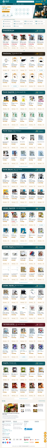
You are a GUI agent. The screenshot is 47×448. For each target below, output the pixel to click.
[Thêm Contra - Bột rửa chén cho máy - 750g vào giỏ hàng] (8, 341)
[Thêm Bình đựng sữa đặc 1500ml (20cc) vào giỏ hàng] (8, 148)
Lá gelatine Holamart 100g (32, 235)
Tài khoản (38, 1)
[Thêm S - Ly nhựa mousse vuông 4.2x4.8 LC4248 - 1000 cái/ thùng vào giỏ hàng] (17, 280)
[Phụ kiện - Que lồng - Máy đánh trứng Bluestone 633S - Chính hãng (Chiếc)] (41, 292)
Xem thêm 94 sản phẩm (23, 243)
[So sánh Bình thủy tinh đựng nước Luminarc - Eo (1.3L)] (17, 138)
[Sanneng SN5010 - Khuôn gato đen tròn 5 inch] (32, 76)
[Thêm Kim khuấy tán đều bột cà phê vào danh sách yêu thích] (17, 152)
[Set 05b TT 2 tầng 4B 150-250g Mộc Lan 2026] (23, 385)
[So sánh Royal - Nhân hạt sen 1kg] (35, 370)
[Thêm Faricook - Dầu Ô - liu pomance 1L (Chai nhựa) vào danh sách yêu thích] (9, 229)
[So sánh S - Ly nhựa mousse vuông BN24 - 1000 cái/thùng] (43, 270)
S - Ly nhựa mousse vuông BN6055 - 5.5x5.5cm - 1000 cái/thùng (32, 274)
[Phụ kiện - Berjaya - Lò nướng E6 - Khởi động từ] (15, 308)
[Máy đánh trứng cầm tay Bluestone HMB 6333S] (32, 37)
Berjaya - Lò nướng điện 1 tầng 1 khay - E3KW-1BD (14, 42)
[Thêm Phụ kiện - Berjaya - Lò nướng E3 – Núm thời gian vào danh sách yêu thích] (43, 306)
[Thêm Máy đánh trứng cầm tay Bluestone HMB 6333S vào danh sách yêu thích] (35, 36)
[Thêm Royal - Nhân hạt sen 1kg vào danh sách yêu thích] (35, 368)
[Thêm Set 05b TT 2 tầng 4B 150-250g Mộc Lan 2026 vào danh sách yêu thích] (26, 384)
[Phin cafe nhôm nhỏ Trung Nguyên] (41, 153)
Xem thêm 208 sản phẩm (23, 127)
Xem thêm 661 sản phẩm (23, 282)
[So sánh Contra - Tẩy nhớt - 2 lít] (43, 331)
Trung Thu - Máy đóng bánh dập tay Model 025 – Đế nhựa (6, 297)
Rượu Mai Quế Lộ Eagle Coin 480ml (23, 235)
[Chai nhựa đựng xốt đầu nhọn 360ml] (6, 153)
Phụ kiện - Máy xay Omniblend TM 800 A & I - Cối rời (32, 181)
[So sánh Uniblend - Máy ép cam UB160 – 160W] (26, 177)
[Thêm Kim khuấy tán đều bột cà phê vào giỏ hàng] (17, 163)
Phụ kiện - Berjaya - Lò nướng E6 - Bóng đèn (32, 313)
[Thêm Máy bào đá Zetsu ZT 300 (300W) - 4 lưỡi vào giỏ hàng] (8, 186)
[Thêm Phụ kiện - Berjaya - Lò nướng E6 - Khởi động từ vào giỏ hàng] (17, 318)
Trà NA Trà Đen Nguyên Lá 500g (40, 119)
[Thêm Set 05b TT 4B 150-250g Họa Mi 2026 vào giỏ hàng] (43, 396)
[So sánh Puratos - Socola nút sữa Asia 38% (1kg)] (35, 215)
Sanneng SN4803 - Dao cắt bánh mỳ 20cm (41, 81)
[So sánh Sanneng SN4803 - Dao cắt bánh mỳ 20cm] (43, 76)
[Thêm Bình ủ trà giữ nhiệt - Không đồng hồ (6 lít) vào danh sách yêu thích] (35, 190)
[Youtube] (7, 442)
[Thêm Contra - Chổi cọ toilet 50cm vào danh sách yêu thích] (35, 329)
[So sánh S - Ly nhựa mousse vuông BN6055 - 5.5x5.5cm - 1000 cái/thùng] (35, 270)
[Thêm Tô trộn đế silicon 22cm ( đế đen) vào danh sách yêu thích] (9, 252)
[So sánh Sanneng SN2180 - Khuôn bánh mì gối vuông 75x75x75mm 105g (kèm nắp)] (35, 61)
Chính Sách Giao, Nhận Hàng (17, 428)
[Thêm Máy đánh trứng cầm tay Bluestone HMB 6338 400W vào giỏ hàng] (17, 302)
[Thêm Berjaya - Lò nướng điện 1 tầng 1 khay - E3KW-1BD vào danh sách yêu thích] (18, 36)
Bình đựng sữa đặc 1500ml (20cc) (6, 142)
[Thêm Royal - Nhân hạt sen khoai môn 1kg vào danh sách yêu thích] (17, 368)
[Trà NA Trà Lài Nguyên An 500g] (15, 114)
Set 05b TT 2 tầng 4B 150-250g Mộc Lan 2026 (23, 390)
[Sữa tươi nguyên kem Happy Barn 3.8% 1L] (41, 99)
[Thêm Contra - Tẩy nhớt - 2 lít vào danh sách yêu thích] (43, 329)
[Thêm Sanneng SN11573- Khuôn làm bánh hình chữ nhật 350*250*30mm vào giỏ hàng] (17, 70)
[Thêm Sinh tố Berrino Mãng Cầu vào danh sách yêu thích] (35, 97)
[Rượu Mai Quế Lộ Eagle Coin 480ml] (23, 231)
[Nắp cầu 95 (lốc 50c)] (41, 137)
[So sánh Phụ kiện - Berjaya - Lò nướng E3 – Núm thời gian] (43, 309)
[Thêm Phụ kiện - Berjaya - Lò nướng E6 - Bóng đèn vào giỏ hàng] (34, 318)
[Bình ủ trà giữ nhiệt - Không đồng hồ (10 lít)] (41, 192)
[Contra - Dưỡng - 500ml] (32, 347)
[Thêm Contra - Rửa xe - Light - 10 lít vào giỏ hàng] (17, 341)
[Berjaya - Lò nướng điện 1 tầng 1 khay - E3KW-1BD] (15, 37)
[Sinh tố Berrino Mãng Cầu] (32, 99)
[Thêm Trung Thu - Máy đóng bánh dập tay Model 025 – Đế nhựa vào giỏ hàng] (8, 302)
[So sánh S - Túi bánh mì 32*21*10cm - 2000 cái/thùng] (43, 254)
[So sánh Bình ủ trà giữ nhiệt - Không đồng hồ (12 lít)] (26, 192)
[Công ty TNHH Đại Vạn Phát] (23, 11)
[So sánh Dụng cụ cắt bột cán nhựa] (35, 254)
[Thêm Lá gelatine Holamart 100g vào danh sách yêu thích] (35, 229)
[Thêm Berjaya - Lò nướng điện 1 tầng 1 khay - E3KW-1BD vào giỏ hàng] (17, 48)
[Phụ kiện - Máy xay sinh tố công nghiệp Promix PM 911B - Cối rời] (15, 192)
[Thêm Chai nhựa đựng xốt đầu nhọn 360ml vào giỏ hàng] (8, 163)
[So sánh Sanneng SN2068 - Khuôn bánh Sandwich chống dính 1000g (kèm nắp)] (26, 61)
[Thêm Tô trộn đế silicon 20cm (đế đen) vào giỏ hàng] (17, 264)
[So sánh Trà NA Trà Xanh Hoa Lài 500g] (26, 115)
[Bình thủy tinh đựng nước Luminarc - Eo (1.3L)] (15, 137)
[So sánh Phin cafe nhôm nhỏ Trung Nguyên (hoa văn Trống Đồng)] (35, 154)
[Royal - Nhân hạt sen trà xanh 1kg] (6, 369)
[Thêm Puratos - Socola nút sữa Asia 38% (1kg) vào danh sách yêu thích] (35, 213)
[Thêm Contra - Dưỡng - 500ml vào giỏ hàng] (34, 357)
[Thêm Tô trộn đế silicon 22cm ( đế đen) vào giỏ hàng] (8, 264)
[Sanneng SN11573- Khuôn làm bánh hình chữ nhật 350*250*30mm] (15, 60)
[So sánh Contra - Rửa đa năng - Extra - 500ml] (26, 331)
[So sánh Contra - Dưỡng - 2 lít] (43, 347)
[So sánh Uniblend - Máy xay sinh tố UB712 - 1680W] (17, 177)
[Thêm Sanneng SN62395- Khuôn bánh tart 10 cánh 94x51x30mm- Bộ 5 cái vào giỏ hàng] (26, 86)
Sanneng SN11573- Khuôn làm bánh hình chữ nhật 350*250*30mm (14, 65)
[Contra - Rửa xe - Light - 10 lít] (15, 331)
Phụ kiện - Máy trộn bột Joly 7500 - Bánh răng (6, 313)
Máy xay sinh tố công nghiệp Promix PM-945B (41, 181)
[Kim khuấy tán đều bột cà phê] (15, 153)
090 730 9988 (6, 430)
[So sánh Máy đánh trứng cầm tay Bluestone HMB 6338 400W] (17, 293)
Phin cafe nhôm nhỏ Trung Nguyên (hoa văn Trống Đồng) (32, 158)
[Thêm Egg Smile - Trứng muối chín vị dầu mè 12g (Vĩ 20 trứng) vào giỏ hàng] (8, 225)
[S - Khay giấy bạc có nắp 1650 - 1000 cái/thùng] (23, 253)
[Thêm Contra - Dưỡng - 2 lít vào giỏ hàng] (43, 357)
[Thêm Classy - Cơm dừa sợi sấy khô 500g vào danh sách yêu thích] (43, 229)
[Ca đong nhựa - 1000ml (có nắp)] (32, 137)
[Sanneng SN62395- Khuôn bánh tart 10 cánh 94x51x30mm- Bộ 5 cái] (23, 76)
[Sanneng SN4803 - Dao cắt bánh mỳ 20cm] (41, 76)
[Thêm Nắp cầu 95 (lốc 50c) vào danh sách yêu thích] (43, 136)
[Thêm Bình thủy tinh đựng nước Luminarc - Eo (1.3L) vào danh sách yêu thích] (17, 136)
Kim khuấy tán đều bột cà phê (14, 158)
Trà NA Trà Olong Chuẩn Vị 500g (5, 119)
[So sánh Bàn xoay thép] (26, 138)
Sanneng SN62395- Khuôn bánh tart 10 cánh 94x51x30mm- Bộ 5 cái (23, 81)
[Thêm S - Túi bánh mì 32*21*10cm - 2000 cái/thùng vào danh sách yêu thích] (43, 252)
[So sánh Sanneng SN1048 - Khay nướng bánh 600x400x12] (9, 76)
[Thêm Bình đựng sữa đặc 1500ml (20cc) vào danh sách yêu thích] (9, 136)
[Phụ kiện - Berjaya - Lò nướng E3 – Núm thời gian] (41, 308)
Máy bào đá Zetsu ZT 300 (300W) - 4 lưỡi (6, 181)
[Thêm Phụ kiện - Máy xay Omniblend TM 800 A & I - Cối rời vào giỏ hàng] (34, 186)
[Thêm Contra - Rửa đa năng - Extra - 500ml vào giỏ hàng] (26, 341)
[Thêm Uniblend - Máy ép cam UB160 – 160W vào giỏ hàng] (26, 186)
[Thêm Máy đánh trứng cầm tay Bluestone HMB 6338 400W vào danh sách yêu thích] (17, 290)
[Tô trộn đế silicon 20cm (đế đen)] (15, 253)
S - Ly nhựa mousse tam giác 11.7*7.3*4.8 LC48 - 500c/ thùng (6, 274)
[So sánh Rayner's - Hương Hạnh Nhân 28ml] (17, 215)
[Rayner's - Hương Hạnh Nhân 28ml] (15, 215)
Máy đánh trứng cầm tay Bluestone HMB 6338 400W (14, 297)
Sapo (34, 446)
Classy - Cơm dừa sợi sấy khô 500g (40, 235)
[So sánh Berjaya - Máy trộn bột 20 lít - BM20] (43, 38)
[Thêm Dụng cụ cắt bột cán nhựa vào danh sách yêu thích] (35, 252)
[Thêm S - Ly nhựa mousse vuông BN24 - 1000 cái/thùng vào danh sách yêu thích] (43, 268)
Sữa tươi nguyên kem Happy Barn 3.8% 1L (40, 103)
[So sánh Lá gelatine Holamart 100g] (35, 231)
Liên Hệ (25, 424)
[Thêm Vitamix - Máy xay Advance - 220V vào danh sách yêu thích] (9, 190)
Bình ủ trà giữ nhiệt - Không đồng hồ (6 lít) (32, 197)
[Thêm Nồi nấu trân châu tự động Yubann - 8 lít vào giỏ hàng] (26, 48)
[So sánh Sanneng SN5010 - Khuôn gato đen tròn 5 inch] (35, 76)
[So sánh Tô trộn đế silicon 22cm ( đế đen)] (9, 254)
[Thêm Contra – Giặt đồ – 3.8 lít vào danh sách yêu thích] (17, 345)
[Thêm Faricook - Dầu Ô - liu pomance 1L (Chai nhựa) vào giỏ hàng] (8, 241)
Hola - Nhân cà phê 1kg (6, 390)
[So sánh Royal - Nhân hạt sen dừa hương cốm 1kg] (26, 370)
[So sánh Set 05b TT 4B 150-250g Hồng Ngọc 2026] (35, 386)
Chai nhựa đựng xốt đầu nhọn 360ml (6, 158)
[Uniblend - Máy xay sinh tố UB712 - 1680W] (15, 176)
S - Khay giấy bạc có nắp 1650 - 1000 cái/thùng (23, 258)
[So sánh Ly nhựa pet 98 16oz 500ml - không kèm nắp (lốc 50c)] (26, 154)
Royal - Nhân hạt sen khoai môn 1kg (14, 374)
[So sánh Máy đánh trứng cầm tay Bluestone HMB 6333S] (35, 38)
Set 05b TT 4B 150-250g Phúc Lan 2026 (14, 390)
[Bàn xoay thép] (23, 137)
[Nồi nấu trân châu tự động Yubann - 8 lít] (23, 37)
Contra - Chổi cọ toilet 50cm (31, 336)
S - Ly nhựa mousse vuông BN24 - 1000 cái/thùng (41, 274)
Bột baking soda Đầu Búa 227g (23, 219)
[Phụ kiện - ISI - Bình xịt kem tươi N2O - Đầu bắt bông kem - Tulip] (32, 292)
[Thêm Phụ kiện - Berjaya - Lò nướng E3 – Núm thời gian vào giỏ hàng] (43, 318)
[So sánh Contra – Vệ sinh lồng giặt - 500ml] (9, 347)
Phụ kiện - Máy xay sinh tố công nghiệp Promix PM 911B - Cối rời (14, 197)
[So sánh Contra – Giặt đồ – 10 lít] (26, 347)
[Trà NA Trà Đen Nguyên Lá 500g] (41, 114)
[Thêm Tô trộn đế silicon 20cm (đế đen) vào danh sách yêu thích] (17, 252)
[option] (6, 42)
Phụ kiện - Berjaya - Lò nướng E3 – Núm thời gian (41, 313)
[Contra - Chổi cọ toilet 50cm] (32, 331)
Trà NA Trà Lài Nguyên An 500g (14, 119)
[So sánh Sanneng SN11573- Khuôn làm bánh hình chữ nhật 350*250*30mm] (17, 61)
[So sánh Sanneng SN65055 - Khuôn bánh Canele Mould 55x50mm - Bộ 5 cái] (43, 61)
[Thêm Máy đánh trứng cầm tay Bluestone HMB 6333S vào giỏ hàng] (34, 48)
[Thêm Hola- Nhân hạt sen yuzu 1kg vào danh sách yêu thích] (43, 368)
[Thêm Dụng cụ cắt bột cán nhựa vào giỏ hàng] (34, 264)
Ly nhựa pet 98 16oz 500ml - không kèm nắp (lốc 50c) (23, 158)
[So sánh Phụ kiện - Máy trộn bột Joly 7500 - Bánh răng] (9, 309)
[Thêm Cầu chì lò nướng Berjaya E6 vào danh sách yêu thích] (26, 306)
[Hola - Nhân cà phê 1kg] (6, 385)
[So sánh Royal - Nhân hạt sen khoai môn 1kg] (17, 370)
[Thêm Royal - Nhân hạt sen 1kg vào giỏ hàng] (34, 380)
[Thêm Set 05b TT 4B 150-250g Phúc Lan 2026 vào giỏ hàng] (17, 396)
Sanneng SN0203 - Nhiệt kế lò (6, 65)
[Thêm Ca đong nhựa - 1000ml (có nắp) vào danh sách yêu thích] (35, 136)
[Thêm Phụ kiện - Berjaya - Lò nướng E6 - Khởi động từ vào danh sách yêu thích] (17, 306)
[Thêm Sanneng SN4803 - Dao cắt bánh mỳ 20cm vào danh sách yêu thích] (43, 74)
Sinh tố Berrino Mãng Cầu (31, 103)
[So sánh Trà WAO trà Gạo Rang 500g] (9, 99)
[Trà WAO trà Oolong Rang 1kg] (15, 99)
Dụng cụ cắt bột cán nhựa (32, 258)
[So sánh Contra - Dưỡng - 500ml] (35, 347)
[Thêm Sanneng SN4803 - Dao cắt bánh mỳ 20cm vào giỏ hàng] (43, 86)
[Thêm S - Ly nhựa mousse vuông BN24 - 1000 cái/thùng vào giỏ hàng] (43, 280)
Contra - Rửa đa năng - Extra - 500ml (23, 336)
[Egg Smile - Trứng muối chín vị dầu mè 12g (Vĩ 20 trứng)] (6, 215)
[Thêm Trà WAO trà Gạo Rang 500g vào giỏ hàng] (8, 109)
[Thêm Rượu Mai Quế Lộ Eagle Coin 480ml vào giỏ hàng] (26, 241)
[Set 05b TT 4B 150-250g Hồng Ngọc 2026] (32, 385)
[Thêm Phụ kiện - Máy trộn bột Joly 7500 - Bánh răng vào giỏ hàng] (8, 318)
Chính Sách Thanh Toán (17, 427)
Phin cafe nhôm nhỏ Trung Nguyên (41, 158)
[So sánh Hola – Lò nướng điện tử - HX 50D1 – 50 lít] (9, 38)
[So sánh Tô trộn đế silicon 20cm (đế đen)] (17, 254)
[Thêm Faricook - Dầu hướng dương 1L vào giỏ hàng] (17, 241)
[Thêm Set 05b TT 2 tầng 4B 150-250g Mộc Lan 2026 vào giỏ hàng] (26, 396)
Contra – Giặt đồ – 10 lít (23, 351)
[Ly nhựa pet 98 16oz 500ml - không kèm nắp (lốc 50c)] (23, 153)
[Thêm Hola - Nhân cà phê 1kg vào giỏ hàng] (8, 396)
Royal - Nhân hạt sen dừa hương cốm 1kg (23, 374)
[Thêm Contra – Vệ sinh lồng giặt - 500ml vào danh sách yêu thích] (9, 345)
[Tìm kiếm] (32, 1)
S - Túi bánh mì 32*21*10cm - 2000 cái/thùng (41, 258)
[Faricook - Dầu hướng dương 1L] (15, 231)
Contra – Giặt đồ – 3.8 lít (14, 351)
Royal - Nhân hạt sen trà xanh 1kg (6, 374)
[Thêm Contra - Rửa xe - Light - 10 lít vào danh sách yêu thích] (17, 329)
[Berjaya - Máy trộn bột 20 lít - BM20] (41, 37)
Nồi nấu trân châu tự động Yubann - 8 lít (23, 42)
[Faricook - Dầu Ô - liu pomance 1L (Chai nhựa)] (6, 231)
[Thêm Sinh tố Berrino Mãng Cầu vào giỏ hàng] (34, 109)
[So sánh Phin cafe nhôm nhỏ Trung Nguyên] (43, 154)
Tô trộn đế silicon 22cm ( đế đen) (5, 258)
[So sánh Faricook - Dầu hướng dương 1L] (17, 231)
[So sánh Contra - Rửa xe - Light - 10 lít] (17, 331)
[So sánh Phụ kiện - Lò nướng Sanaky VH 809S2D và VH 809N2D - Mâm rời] (26, 293)
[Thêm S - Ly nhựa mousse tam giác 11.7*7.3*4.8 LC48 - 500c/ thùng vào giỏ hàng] (8, 280)
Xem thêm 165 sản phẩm (23, 398)
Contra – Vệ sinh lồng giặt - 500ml (5, 351)
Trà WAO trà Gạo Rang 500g (5, 103)
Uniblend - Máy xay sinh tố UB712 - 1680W (14, 181)
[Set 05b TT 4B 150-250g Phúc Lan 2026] (15, 385)
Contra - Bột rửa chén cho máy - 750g (6, 336)
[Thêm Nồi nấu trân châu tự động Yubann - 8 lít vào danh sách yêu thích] (26, 36)
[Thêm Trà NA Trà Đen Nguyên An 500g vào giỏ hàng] (34, 125)
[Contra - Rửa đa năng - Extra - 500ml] (23, 331)
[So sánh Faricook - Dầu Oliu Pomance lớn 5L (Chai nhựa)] (43, 215)
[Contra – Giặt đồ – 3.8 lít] (15, 347)
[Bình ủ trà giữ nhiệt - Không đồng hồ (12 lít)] (23, 192)
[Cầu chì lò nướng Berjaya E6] (23, 308)
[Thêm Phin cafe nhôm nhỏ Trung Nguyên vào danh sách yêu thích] (43, 152)
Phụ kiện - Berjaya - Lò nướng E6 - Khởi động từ (14, 313)
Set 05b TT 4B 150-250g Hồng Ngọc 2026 (32, 390)
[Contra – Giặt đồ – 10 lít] (23, 347)
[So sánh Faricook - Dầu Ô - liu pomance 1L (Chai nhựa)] (9, 231)
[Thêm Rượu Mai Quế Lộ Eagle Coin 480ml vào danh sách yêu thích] (26, 229)
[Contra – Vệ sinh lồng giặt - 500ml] (6, 347)
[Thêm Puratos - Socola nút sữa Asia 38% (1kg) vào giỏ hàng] (34, 225)
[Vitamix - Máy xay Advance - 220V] (6, 192)
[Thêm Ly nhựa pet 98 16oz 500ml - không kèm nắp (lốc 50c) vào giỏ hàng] (26, 163)
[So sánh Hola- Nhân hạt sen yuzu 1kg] (43, 370)
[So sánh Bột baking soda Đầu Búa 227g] (26, 215)
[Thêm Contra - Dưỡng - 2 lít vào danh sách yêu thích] (43, 345)
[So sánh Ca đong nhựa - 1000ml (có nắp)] (35, 138)
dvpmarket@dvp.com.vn (6, 429)
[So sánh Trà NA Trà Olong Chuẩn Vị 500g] (9, 115)
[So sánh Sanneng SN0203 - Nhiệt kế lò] (9, 61)
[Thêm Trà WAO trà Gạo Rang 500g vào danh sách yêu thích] (9, 97)
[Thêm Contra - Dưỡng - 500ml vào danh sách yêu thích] (35, 345)
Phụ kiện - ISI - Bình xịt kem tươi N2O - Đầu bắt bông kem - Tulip (32, 297)
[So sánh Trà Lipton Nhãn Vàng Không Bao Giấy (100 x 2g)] (26, 99)
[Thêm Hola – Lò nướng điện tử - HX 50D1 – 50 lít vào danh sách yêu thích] (9, 36)
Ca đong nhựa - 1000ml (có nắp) (31, 142)
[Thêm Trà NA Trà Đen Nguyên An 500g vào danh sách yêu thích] (35, 113)
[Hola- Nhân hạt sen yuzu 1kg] (41, 369)
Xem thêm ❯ (42, 400)
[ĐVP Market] (6, 1)
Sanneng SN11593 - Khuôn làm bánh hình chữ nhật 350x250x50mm (14, 81)
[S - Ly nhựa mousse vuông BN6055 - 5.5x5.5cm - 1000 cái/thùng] (32, 269)
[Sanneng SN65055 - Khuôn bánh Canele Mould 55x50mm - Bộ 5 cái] (41, 60)
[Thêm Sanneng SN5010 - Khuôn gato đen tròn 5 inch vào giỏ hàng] (34, 86)
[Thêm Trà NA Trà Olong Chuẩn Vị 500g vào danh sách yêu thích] (9, 113)
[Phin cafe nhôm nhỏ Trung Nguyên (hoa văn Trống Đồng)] (32, 153)
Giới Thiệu (25, 423)
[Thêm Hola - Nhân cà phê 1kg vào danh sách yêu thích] (9, 384)
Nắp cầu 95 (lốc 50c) (41, 141)
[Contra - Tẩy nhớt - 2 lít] (41, 331)
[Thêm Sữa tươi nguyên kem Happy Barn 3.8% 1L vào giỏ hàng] (43, 109)
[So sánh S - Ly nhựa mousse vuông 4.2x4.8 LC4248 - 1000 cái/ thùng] (17, 270)
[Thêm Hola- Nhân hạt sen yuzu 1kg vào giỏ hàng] (43, 380)
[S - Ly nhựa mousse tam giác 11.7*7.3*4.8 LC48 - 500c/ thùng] (6, 269)
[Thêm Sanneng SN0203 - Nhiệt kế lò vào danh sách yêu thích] (9, 58)
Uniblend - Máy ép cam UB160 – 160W (23, 181)
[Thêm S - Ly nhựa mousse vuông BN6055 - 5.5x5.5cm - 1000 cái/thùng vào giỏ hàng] (34, 280)
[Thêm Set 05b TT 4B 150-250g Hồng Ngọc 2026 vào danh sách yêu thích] (35, 384)
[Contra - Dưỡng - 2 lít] (41, 347)
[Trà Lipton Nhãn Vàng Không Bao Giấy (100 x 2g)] (23, 99)
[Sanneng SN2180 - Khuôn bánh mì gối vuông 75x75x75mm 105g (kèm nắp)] (32, 60)
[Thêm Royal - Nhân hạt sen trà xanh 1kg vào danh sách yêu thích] (9, 368)
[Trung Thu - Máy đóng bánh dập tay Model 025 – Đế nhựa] (6, 292)
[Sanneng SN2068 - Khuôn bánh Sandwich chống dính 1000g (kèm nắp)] (23, 60)
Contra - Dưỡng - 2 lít (41, 351)
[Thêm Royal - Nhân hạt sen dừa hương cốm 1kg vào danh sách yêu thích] (26, 368)
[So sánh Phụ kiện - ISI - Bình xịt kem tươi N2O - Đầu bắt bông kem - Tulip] (35, 293)
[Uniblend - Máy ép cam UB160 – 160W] (23, 176)
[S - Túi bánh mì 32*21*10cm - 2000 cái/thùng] (41, 253)
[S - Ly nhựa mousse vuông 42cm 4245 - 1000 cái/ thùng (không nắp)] (23, 269)
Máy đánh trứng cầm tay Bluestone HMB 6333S (32, 42)
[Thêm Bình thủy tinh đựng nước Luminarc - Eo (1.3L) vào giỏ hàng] (17, 148)
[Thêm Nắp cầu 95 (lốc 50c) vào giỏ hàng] (43, 148)
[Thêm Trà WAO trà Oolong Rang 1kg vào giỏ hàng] (17, 109)
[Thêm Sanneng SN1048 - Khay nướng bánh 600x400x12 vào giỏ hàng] (8, 86)
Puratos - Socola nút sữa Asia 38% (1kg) (32, 219)
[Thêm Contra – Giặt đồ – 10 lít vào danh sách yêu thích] (26, 345)
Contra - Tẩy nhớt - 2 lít (41, 336)
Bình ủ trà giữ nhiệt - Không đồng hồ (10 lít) (41, 197)
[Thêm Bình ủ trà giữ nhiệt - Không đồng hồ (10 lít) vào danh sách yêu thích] (43, 190)
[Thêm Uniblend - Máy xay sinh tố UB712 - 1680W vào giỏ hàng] (17, 186)
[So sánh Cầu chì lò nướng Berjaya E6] (26, 309)
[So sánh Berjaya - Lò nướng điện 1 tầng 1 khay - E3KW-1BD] (18, 38)
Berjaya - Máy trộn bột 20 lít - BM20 (40, 42)
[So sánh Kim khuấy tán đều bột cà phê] (17, 154)
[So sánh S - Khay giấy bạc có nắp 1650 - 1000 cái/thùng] (26, 254)
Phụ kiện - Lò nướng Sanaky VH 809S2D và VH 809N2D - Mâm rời (23, 297)
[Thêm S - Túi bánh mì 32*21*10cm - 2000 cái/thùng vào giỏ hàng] (43, 264)
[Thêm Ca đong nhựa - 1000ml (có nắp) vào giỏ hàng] (34, 148)
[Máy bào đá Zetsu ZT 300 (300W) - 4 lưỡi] (6, 176)
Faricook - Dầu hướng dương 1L (14, 235)
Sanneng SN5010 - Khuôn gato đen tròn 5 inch (32, 81)
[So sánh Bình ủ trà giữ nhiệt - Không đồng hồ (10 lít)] (43, 192)
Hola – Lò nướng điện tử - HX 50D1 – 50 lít (6, 42)
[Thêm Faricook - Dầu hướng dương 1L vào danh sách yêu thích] (17, 229)
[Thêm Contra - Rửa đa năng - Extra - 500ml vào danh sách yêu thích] (26, 329)
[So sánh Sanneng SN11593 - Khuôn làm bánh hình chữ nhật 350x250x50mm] (17, 76)
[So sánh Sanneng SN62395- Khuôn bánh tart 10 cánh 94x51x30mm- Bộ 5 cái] (26, 76)
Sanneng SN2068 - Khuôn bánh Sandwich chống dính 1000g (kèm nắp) (23, 65)
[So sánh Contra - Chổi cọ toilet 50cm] (35, 331)
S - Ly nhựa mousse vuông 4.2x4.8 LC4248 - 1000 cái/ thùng (14, 274)
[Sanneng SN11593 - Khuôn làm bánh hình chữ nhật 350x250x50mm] (15, 76)
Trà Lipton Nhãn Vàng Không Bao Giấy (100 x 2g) (22, 103)
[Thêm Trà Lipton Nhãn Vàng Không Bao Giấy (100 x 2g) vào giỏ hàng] (26, 109)
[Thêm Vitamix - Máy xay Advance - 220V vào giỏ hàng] (8, 202)
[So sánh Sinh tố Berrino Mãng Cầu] (35, 99)
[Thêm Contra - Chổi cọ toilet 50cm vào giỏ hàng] (34, 341)
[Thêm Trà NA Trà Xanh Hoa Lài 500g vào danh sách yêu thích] (26, 113)
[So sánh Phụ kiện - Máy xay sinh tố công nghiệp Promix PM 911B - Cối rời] (17, 192)
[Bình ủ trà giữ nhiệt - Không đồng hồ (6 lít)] (32, 192)
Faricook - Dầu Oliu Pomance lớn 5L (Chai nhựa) (41, 219)
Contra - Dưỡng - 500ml (31, 351)
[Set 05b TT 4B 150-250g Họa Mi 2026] (41, 385)
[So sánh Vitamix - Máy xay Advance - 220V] (9, 192)
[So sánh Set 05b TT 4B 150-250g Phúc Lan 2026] (17, 386)
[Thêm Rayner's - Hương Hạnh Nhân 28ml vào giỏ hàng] (17, 225)
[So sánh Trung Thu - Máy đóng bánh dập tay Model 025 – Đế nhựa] (9, 293)
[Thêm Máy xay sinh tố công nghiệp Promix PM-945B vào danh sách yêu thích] (43, 174)
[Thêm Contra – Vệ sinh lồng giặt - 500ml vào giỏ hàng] (8, 357)
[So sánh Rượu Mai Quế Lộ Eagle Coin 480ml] (26, 231)
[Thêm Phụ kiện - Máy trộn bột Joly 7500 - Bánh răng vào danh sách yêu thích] (9, 306)
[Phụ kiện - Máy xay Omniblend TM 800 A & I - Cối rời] (32, 176)
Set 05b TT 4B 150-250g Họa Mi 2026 (41, 390)
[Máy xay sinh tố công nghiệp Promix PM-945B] (41, 176)
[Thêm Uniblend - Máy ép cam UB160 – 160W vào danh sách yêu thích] (26, 174)
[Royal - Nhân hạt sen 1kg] (32, 369)
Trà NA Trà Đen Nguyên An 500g (31, 119)
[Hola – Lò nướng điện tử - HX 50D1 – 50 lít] (6, 37)
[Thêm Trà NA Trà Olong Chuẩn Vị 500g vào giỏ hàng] (8, 125)
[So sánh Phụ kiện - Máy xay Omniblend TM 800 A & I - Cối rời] (35, 177)
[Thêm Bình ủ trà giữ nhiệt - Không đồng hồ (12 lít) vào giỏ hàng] (26, 202)
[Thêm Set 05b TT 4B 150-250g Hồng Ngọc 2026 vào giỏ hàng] (34, 396)
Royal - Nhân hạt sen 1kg (32, 374)
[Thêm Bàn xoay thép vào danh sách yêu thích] (26, 136)
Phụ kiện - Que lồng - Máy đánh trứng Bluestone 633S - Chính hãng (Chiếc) (41, 297)
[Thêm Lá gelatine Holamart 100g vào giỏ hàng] (34, 241)
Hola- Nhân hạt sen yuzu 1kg (41, 374)
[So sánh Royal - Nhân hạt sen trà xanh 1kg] (9, 370)
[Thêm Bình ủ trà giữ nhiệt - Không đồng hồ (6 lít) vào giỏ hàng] (34, 202)
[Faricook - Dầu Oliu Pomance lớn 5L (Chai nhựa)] (41, 215)
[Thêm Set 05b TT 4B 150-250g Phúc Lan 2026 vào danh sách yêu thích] (17, 384)
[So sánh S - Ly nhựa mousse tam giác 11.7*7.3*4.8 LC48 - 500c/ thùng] (9, 270)
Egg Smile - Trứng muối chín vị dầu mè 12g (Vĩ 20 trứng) (6, 219)
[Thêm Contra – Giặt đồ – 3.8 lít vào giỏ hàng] (17, 357)
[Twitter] (5, 442)
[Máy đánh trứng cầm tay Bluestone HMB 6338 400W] (15, 292)
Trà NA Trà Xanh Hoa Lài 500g (23, 119)
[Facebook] (3, 442)
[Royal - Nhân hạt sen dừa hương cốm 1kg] (23, 369)
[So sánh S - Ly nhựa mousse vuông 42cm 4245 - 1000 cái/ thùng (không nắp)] (26, 270)
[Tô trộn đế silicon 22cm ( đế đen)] (6, 253)
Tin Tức (3, 400)
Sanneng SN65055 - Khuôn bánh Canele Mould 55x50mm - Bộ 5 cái (41, 65)
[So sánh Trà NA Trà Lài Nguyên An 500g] (17, 115)
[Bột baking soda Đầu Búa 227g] (23, 215)
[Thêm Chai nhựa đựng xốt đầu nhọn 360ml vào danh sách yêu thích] (9, 152)
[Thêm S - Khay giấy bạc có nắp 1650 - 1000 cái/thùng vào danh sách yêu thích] (26, 252)
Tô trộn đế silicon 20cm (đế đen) (14, 258)
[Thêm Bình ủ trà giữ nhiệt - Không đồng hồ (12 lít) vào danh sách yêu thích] (26, 190)
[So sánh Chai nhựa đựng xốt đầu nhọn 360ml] (9, 154)
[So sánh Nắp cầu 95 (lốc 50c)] (43, 138)
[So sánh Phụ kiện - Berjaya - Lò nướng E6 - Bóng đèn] (35, 309)
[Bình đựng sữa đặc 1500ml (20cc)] (6, 137)
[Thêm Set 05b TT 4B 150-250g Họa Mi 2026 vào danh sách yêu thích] (43, 384)
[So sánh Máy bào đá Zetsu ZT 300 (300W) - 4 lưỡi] (9, 177)
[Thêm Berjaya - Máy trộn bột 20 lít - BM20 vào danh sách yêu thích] (43, 36)
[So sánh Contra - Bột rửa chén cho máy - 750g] (9, 331)
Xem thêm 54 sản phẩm (23, 321)
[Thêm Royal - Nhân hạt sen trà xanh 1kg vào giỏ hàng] (8, 380)
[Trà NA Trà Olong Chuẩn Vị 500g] (6, 114)
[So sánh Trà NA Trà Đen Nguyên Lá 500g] (43, 115)
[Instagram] (10, 442)
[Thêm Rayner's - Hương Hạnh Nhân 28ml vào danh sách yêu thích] (17, 213)
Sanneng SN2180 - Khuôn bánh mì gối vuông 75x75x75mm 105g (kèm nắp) (32, 65)
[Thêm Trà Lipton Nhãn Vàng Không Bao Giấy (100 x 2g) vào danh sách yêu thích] (26, 97)
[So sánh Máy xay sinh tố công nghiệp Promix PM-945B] (43, 177)
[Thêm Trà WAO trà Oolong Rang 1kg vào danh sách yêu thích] (17, 97)
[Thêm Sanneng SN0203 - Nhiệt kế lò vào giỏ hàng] (8, 70)
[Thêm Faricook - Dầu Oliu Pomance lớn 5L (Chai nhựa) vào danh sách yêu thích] (43, 213)
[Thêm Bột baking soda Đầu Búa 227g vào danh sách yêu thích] (26, 213)
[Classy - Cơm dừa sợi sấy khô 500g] (41, 231)
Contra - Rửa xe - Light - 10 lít (14, 336)
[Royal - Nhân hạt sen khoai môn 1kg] (15, 369)
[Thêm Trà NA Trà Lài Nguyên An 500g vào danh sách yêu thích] (17, 113)
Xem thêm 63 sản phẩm (23, 205)
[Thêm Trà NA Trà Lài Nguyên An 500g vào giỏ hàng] (17, 125)
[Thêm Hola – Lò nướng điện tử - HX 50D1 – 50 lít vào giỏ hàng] (9, 48)
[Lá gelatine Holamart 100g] (32, 231)
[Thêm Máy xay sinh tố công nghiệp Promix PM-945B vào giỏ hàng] (43, 186)
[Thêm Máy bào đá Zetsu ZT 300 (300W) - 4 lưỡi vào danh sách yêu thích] (9, 174)
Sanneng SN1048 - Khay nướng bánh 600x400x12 (6, 81)
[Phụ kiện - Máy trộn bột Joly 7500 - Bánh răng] (6, 308)
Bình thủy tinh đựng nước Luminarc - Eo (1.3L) (14, 142)
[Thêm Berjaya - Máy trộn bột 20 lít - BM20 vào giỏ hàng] (43, 48)
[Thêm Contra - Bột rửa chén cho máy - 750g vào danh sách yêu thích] (9, 329)
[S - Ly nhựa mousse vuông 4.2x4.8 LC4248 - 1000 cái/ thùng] (15, 269)
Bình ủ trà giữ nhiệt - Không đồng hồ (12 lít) (23, 197)
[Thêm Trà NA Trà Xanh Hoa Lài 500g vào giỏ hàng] (26, 125)
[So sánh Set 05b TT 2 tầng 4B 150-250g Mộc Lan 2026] (26, 386)
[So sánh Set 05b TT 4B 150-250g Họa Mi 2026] (43, 386)
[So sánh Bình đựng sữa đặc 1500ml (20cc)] (9, 138)
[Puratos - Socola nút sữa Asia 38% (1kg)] (32, 215)
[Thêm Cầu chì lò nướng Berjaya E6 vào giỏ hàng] (26, 318)
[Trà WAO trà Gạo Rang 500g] (6, 99)
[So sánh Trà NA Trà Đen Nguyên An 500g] (35, 115)
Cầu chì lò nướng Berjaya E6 (23, 313)
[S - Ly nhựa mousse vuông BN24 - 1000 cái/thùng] (41, 269)
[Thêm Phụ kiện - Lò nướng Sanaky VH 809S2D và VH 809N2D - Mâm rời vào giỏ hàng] (26, 302)
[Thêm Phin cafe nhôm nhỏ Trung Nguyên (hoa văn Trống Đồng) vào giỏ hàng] (34, 163)
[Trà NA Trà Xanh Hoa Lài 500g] (23, 114)
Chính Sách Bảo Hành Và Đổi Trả (17, 425)
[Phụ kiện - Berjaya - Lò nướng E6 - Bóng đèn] (32, 308)
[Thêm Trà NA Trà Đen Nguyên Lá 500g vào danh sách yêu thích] (43, 113)
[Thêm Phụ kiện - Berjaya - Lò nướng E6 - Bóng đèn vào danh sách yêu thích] (35, 306)
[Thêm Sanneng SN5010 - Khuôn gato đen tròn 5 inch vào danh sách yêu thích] (35, 74)
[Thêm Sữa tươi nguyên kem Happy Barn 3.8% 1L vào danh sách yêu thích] (43, 97)
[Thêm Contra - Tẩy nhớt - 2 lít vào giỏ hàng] (43, 341)
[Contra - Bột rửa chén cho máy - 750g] (6, 331)
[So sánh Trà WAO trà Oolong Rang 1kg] (17, 99)
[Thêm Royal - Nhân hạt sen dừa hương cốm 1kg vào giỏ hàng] (26, 380)
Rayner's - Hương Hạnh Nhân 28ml (14, 219)
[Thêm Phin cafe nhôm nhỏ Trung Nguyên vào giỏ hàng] (43, 163)
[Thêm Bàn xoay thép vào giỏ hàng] (26, 148)
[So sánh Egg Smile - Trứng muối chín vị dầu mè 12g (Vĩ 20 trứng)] (9, 215)
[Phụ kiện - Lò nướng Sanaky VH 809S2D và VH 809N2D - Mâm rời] (23, 292)
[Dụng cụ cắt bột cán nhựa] (32, 253)
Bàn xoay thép (22, 141)
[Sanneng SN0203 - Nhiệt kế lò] (6, 60)
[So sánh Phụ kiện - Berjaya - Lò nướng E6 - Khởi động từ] (17, 309)
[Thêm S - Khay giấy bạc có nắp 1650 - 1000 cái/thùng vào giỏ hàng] (26, 264)
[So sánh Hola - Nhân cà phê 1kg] (9, 386)
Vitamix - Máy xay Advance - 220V (5, 197)
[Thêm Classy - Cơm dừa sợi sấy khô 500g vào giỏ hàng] (43, 241)
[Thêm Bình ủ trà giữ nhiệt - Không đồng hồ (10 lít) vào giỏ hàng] (43, 202)
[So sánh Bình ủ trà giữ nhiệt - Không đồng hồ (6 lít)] (35, 192)
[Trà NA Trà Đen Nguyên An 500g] (32, 114)
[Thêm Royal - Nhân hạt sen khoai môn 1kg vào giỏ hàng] (17, 380)
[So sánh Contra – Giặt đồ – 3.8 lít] (17, 347)
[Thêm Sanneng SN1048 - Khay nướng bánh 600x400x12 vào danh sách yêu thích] (9, 74)
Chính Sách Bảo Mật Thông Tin (18, 423)
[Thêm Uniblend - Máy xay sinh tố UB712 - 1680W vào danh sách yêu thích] (17, 174)
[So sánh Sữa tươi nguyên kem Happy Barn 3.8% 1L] (43, 99)
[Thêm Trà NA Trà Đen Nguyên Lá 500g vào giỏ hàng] (43, 125)
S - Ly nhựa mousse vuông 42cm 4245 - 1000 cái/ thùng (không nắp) (23, 274)
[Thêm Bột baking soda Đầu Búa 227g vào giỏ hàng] (26, 225)
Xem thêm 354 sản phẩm (23, 166)
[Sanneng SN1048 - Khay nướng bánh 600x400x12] (6, 76)
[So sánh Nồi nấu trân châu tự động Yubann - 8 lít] (26, 38)
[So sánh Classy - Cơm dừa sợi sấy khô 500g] (43, 231)
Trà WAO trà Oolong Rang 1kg (14, 103)
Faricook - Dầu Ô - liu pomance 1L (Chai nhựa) (6, 235)
